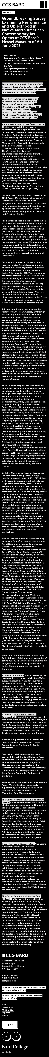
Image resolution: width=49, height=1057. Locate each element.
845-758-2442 (11, 977)
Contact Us (7, 1007)
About (5, 1015)
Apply (10, 1024)
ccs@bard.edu (9, 980)
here (11, 648)
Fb (6, 1036)
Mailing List (8, 1009)
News (5, 1004)
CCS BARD (13, 4)
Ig (16, 1036)
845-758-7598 (10, 975)
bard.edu (6, 1051)
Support (6, 1012)
